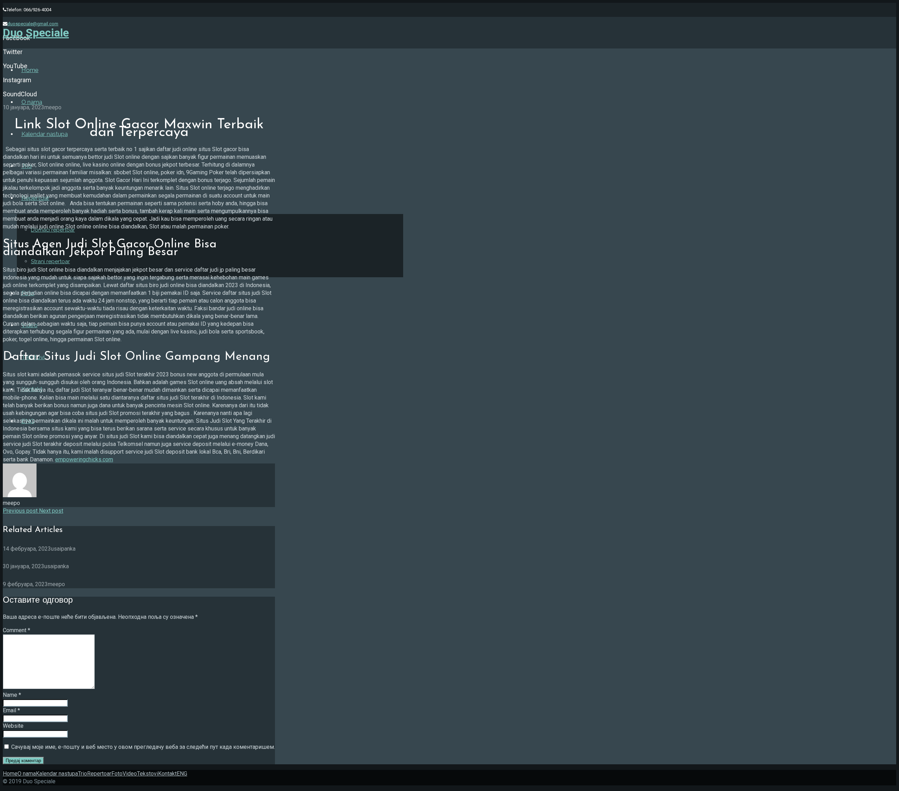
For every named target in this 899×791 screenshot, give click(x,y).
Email (11, 710)
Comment (16, 630)
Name (12, 695)
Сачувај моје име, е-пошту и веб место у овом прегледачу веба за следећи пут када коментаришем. (143, 747)
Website (13, 725)
